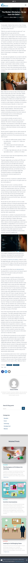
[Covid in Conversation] (14, 489)
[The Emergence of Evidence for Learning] (14, 454)
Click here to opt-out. (19, 561)
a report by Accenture (12, 259)
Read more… (6, 477)
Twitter (13, 1)
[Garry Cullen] (14, 382)
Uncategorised (7, 426)
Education (6, 418)
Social (5, 420)
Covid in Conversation (10, 502)
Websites (6, 428)
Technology (6, 423)
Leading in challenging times (12, 543)
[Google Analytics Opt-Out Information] (1, 560)
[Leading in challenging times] (14, 528)
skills (5, 367)
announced (19, 269)
